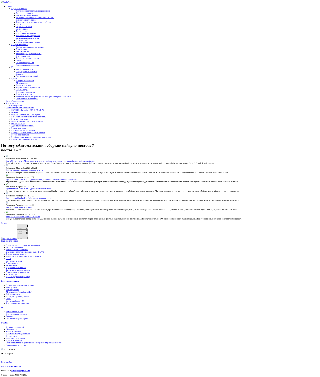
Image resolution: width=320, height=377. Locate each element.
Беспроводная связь (24, 13)
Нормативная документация (28, 87)
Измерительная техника (26, 20)
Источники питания (19, 119)
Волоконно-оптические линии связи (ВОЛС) (35, 18)
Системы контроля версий (27, 76)
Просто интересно (24, 94)
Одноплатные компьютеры (22, 126)
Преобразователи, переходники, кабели (28, 132)
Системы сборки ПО (25, 63)
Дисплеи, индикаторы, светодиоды (26, 114)
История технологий (25, 81)
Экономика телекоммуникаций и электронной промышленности (44, 96)
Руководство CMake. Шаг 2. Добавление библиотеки (28, 189)
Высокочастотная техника (27, 15)
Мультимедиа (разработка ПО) (29, 54)
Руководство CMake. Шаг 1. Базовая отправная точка (28, 198)
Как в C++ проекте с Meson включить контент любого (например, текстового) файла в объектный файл (50, 161)
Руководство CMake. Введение (19, 207)
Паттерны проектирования (27, 58)
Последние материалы (11, 366)
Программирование (19, 45)
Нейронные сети (23, 56)
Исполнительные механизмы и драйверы (33, 22)
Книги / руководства (15, 101)
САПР (18, 24)
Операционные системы (26, 72)
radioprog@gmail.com (20, 370)
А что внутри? (22, 40)
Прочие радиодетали (20, 135)
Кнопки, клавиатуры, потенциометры (27, 121)
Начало (4, 223)
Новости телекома (24, 85)
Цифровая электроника (26, 33)
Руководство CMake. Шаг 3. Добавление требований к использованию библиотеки (41, 179)
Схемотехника (22, 29)
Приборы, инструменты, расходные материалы (31, 137)
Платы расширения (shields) (23, 130)
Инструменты (12, 103)
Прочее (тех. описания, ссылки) (24, 139)
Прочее (14, 78)
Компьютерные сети (24, 69)
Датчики (14, 112)
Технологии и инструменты (28, 36)
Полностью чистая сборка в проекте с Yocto (24, 170)
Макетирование (17, 123)
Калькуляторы (17, 105)
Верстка (19, 74)
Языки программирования (27, 65)
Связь (18, 60)
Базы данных (21, 49)
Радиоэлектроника (19, 9)
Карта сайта (6, 362)
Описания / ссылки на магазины (20, 108)
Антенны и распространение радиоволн (33, 11)
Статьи (9, 6)
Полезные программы (25, 92)
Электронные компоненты (27, 38)
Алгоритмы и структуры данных (30, 47)
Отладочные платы (19, 128)
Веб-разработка (22, 51)
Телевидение (21, 31)
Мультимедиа (22, 83)
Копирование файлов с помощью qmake (23, 216)
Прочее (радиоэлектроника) (28, 42)
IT (12, 67)
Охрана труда (22, 90)
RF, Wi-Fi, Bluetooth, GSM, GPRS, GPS (27, 110)
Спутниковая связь (24, 27)
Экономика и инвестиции (27, 99)
